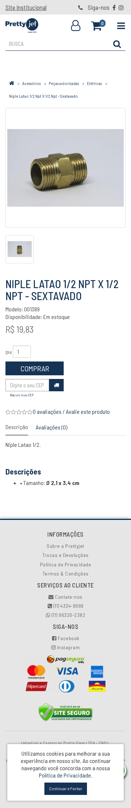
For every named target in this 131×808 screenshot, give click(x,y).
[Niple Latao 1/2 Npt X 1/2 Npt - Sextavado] (65, 168)
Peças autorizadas (64, 83)
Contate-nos (68, 597)
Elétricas (94, 83)
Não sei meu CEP (21, 395)
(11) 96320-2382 (67, 615)
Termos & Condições (66, 573)
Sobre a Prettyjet (65, 546)
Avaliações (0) (51, 427)
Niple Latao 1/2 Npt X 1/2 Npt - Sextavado (43, 95)
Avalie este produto (88, 411)
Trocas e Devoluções (65, 555)
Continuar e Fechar (65, 788)
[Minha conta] (75, 26)
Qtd (8, 352)
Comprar (34, 368)
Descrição (16, 426)
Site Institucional (26, 7)
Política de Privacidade (65, 564)
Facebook (67, 638)
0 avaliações (47, 411)
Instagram (68, 647)
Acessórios (31, 83)
